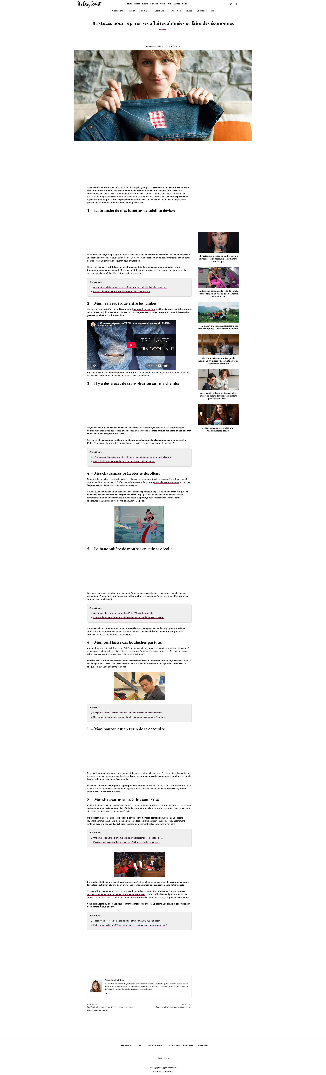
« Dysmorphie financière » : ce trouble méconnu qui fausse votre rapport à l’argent (132, 457)
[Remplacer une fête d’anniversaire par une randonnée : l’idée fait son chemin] (218, 312)
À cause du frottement (144, 309)
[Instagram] (231, 4)
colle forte (123, 491)
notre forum (93, 906)
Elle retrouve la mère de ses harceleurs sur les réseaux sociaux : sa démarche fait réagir (218, 258)
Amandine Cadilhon (154, 46)
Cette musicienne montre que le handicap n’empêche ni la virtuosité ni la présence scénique (218, 360)
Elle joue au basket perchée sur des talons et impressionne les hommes (127, 712)
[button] (236, 4)
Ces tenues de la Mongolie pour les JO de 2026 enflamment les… (124, 613)
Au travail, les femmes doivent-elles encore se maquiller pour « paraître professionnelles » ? (218, 395)
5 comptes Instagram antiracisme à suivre (174, 1007)
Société (162, 29)
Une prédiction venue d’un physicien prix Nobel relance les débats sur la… (128, 838)
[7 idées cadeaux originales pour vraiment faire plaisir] (218, 414)
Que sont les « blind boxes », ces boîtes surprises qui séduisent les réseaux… (130, 287)
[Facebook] (225, 4)
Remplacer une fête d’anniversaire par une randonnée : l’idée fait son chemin (218, 327)
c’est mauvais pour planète (116, 193)
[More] (171, 36)
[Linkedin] (106, 993)
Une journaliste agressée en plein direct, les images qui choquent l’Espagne (129, 717)
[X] (159, 36)
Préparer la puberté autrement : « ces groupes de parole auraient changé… (128, 617)
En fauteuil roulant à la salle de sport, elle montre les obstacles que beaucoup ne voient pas (218, 293)
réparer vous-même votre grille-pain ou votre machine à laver (116, 894)
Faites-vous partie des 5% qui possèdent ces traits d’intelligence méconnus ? (130, 925)
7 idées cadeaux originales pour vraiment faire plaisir (218, 429)
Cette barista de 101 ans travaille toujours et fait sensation (121, 291)
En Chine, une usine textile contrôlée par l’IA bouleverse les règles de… (126, 842)
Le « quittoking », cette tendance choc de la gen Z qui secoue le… (124, 461)
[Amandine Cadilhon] (96, 986)
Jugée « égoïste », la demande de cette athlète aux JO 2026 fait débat (126, 920)
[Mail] (109, 993)
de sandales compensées (166, 482)
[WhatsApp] (165, 36)
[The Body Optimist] (90, 4)
